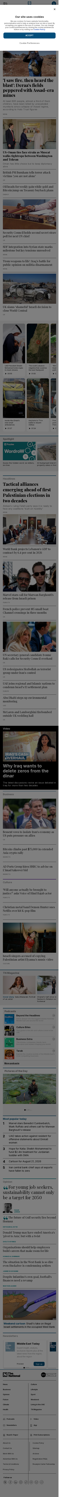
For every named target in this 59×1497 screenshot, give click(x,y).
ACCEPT (29, 35)
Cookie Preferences (29, 43)
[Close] (55, 9)
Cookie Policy (39, 29)
